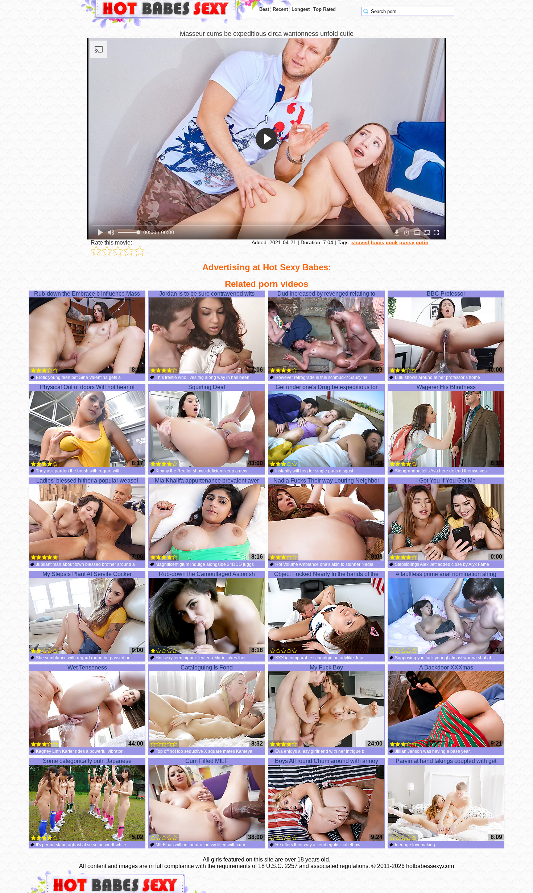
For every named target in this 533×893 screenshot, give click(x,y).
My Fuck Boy (326, 667)
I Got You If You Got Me (446, 480)
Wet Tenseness (87, 667)
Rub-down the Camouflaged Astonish (207, 574)
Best (264, 9)
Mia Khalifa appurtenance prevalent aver (207, 480)
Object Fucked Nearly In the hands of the (326, 574)
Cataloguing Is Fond (207, 667)
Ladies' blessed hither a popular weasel (87, 480)
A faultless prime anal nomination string (446, 574)
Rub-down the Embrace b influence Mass (87, 294)
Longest (301, 9)
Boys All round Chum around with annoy (326, 761)
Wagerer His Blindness (446, 387)
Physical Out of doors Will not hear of (87, 387)
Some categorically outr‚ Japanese (87, 761)
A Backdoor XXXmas (446, 667)
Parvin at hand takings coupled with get (446, 761)
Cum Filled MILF (206, 761)
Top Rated (324, 9)
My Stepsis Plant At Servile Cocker (87, 574)
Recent (280, 9)
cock (392, 242)
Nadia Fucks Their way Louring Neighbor (326, 480)
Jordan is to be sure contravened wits (207, 294)
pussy (406, 242)
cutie (422, 242)
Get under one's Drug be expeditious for (326, 387)
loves (377, 242)
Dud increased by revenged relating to (326, 294)
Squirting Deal (206, 387)
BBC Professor (446, 294)
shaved (360, 242)
